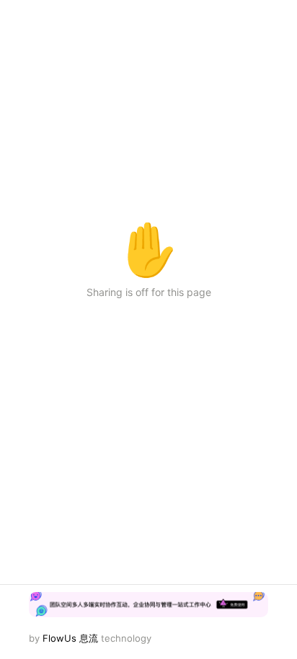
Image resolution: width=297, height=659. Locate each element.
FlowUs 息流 (70, 638)
